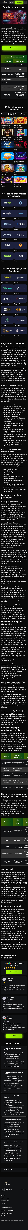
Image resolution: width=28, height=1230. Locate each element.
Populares (4, 113)
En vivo (11, 114)
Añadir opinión (14, 972)
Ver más (14, 1035)
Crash (16, 113)
